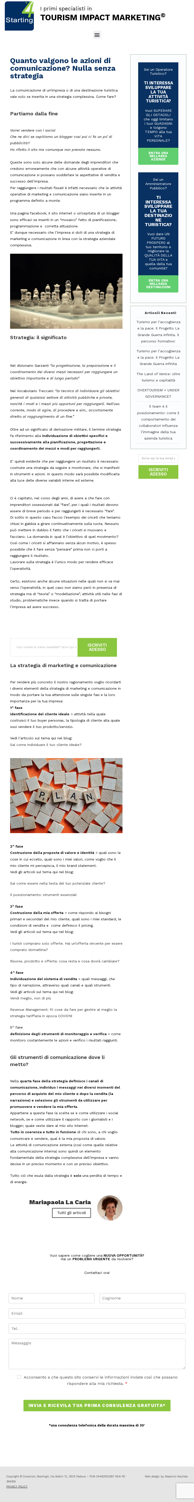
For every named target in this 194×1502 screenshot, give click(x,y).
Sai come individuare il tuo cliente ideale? (46, 745)
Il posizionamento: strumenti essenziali (43, 895)
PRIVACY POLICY (17, 1486)
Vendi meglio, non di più (30, 998)
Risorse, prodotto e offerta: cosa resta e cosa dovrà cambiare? (64, 961)
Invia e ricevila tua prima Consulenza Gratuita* (97, 1405)
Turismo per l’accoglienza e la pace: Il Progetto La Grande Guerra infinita (158, 357)
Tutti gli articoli (71, 1213)
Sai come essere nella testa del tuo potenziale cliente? (57, 883)
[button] (97, 35)
